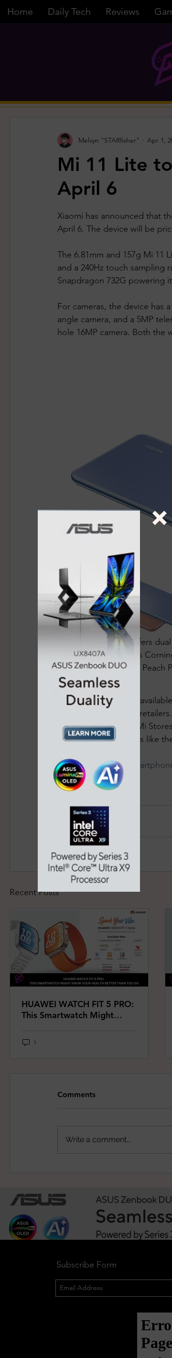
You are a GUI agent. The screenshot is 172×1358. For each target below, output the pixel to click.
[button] (159, 518)
